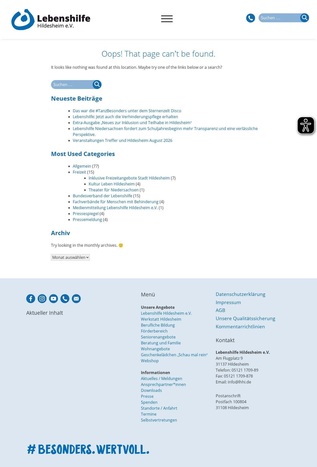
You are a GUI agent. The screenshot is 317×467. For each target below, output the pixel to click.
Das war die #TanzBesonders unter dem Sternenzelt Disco (127, 110)
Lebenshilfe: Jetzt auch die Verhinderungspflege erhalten (125, 116)
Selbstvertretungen (159, 420)
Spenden (149, 402)
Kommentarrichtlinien (240, 326)
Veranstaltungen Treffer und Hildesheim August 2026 (122, 140)
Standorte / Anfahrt (159, 408)
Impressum (228, 302)
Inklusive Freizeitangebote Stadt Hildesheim (129, 178)
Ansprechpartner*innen (163, 384)
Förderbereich (154, 331)
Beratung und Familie (161, 343)
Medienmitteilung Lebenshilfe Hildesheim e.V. (115, 207)
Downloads (151, 390)
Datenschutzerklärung (240, 294)
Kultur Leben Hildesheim (112, 184)
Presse (147, 396)
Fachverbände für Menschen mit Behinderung (115, 201)
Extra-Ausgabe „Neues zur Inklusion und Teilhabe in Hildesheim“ (132, 122)
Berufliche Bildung (158, 325)
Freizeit (79, 172)
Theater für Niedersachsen (114, 190)
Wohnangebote (155, 349)
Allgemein (82, 166)
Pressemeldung (87, 219)
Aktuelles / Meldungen (161, 378)
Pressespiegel (86, 213)
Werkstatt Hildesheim (161, 319)
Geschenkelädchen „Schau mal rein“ (174, 354)
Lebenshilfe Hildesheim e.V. (166, 313)
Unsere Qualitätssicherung (245, 318)
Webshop (150, 360)
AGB (220, 310)
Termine (149, 414)
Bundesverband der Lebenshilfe (102, 196)
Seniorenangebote (158, 337)
